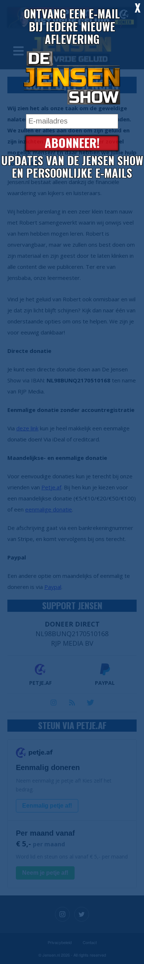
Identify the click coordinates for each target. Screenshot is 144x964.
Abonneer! (72, 143)
